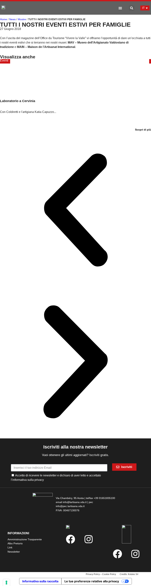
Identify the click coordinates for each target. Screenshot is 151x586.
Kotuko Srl (133, 574)
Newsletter (14, 551)
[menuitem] (145, 8)
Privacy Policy (93, 574)
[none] (145, 8)
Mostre (22, 19)
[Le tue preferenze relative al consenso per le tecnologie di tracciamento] (6, 582)
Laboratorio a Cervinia (17, 101)
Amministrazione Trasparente (25, 539)
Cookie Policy (109, 574)
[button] (120, 8)
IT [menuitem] (143, 8)
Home (3, 19)
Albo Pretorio (15, 543)
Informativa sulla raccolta (40, 581)
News (12, 19)
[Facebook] (70, 539)
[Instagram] (88, 539)
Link (10, 547)
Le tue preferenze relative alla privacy (91, 581)
